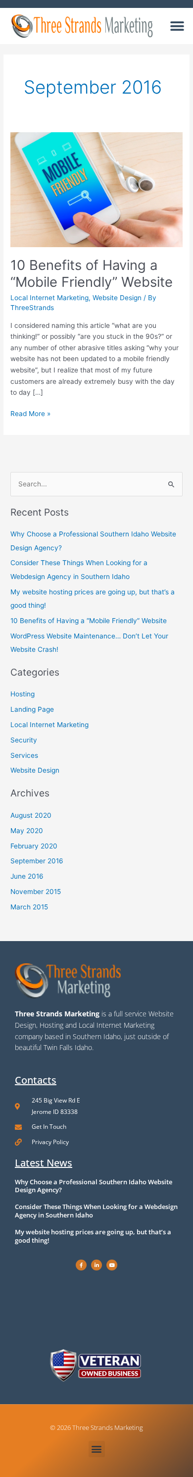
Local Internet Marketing (49, 298)
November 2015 (35, 892)
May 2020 (26, 831)
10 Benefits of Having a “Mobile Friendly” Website (91, 273)
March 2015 (29, 907)
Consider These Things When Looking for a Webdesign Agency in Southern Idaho (96, 1210)
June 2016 (27, 876)
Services (24, 755)
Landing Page (32, 709)
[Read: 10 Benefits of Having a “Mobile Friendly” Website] (96, 189)
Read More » (30, 413)
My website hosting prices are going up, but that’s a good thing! (93, 1236)
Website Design (117, 298)
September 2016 (36, 861)
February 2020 (33, 846)
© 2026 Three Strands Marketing (96, 1427)
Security (23, 740)
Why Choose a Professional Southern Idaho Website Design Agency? (93, 1186)
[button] (177, 26)
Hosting (22, 694)
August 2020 (30, 815)
